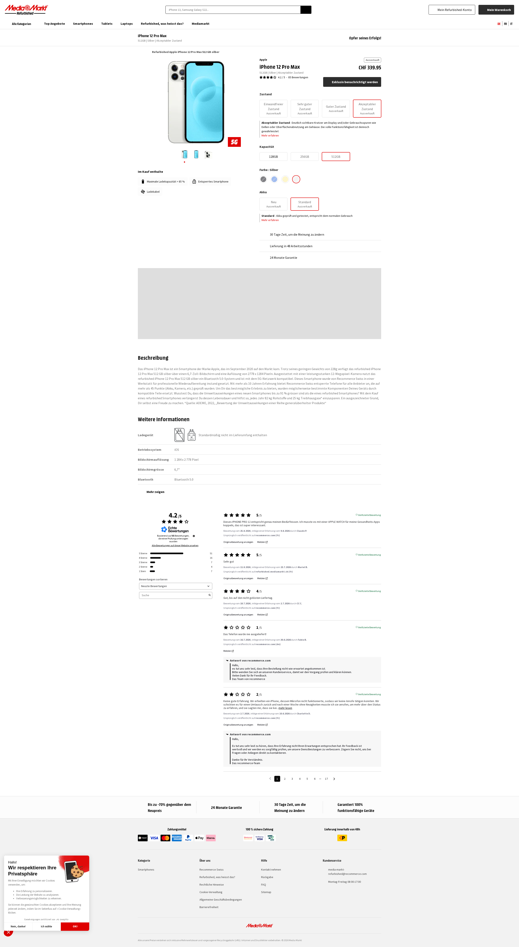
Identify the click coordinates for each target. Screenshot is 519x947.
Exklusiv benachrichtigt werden (355, 82)
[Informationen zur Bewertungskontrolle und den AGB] (193, 536)
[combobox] (233, 10)
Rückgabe (267, 877)
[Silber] (296, 179)
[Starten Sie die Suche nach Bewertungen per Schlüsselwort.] (209, 595)
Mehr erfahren (270, 135)
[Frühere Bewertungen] (270, 778)
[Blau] (274, 179)
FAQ (263, 884)
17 (326, 779)
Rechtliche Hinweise (211, 884)
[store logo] (26, 10)
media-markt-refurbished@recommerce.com (347, 872)
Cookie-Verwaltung (210, 892)
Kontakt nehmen (271, 869)
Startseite (140, 51)
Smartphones (146, 869)
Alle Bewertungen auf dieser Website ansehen (175, 545)
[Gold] (285, 179)
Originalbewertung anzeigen (238, 542)
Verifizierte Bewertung (369, 515)
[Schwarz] (263, 179)
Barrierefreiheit (208, 907)
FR (505, 23)
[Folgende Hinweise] (334, 779)
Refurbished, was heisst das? (217, 877)
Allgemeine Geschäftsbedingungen (220, 899)
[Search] (305, 10)
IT (511, 23)
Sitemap (266, 892)
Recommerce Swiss (211, 869)
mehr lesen (285, 708)
